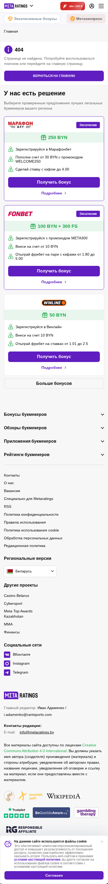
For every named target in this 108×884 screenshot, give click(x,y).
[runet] (9, 796)
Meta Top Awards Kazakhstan (18, 613)
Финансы (12, 632)
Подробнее (51, 193)
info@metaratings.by (37, 732)
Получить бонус (54, 182)
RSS (7, 506)
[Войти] (91, 6)
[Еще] (101, 6)
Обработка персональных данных (33, 538)
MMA (8, 624)
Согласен (54, 875)
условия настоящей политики (37, 859)
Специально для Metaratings (28, 499)
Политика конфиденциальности (31, 514)
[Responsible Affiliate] (24, 830)
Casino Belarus (16, 595)
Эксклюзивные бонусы (35, 19)
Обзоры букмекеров (25, 428)
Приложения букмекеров (30, 441)
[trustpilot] (16, 813)
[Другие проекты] (19, 6)
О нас (9, 483)
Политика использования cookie (31, 530)
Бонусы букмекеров (25, 414)
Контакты (12, 475)
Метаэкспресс (89, 19)
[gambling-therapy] (86, 813)
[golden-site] (30, 796)
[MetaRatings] (21, 695)
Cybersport (13, 603)
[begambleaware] (51, 813)
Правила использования (25, 522)
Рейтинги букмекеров (27, 455)
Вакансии (12, 491)
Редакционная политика (24, 546)
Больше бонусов (54, 383)
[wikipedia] (63, 796)
